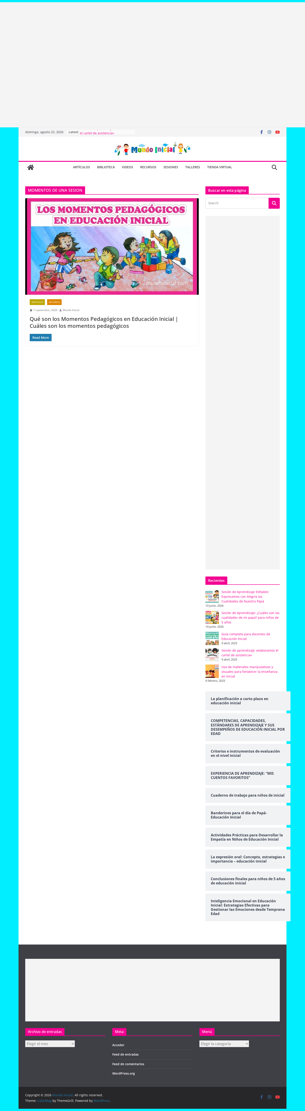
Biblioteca (106, 167)
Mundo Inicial (71, 310)
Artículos (81, 167)
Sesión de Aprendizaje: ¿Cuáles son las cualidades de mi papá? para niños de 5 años (250, 617)
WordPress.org (123, 1073)
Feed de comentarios (128, 1064)
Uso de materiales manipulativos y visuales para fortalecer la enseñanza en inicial (249, 671)
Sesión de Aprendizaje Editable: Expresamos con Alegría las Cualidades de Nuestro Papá (245, 596)
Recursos (148, 167)
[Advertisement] (134, 33)
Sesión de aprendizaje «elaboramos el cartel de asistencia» (106, 134)
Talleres (192, 167)
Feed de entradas (125, 1054)
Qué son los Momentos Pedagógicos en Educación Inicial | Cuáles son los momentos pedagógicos (104, 322)
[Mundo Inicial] (30, 167)
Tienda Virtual (219, 167)
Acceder (118, 1045)
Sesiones (170, 167)
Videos (127, 167)
